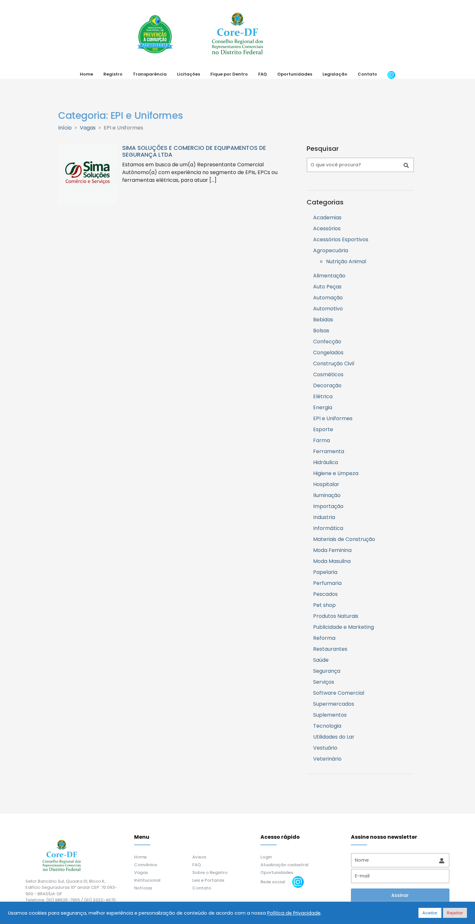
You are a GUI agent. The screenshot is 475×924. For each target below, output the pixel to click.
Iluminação (327, 495)
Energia (322, 407)
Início (65, 127)
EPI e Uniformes (333, 418)
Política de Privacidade (294, 913)
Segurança (326, 671)
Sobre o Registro (209, 872)
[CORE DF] (237, 34)
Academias (327, 217)
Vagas (88, 127)
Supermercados (333, 704)
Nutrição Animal (346, 261)
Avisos (199, 857)
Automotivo (328, 308)
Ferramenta (328, 451)
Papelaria (325, 572)
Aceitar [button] (430, 913)
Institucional (147, 880)
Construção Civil (333, 363)
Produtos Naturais (335, 616)
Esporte (323, 429)
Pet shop (324, 605)
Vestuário (325, 748)
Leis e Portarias (208, 880)
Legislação (334, 74)
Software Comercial (338, 693)
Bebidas (323, 319)
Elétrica (322, 396)
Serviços (323, 682)
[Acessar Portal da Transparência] (155, 34)
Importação (328, 506)
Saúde (321, 660)
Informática (328, 528)
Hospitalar (326, 484)
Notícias (143, 888)
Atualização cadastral (284, 865)
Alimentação (329, 275)
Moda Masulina (332, 561)
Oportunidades (294, 74)
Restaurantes (330, 649)
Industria (324, 517)
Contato (367, 74)
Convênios (145, 865)
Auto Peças (327, 286)
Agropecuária (330, 250)
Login (266, 857)
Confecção (327, 341)
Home (86, 74)
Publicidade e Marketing (343, 627)
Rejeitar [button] (455, 913)
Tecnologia (327, 726)
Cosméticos (328, 374)
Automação (328, 297)
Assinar (400, 895)
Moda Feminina (332, 550)
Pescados (325, 594)
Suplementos (330, 715)
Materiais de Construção (344, 539)
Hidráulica (325, 462)
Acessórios (327, 228)
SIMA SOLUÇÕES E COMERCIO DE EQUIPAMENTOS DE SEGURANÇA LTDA (194, 151)
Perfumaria (327, 583)
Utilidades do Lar (333, 737)
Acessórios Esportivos (340, 239)
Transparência (150, 74)
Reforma (324, 638)
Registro (112, 74)
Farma (321, 440)
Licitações (188, 74)
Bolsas (321, 330)
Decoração (327, 385)
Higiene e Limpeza (335, 473)
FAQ (262, 74)
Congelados (328, 352)
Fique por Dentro (229, 74)
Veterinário (327, 759)
